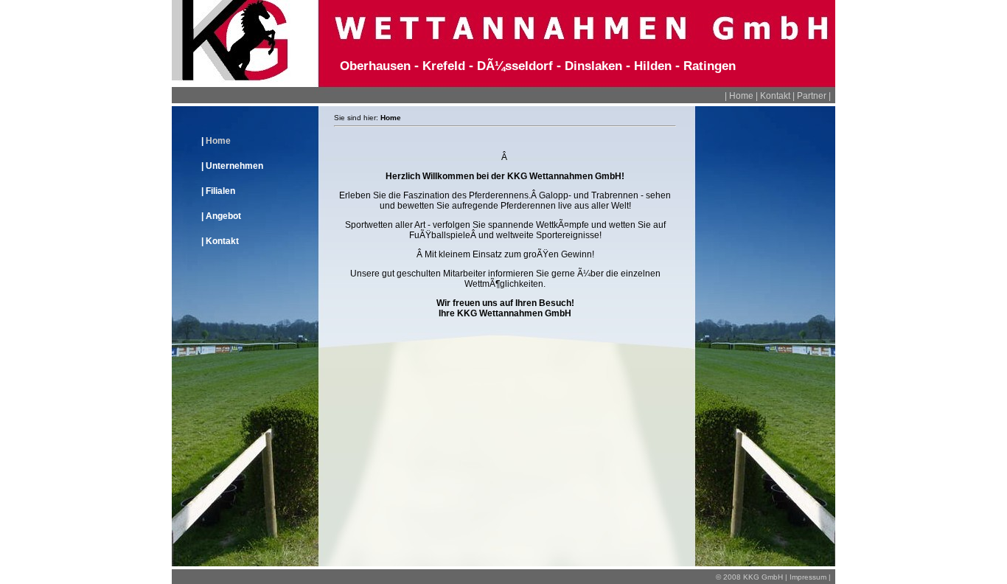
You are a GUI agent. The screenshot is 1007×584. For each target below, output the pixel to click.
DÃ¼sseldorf (515, 66)
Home (741, 96)
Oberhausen (375, 66)
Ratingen (709, 66)
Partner (811, 96)
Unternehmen (234, 166)
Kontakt (775, 96)
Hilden (653, 66)
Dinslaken (593, 66)
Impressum (808, 577)
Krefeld (443, 66)
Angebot (223, 216)
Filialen (220, 191)
